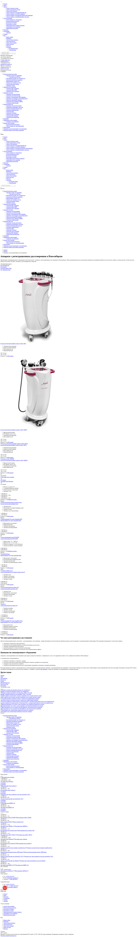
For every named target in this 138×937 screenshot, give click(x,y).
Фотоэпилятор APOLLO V (7, 871)
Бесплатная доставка (11, 24)
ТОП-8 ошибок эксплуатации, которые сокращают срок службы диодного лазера (20, 697)
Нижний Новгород (5, 682)
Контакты (5, 29)
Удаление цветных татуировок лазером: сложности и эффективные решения (19, 700)
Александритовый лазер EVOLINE (9, 538)
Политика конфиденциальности (8, 935)
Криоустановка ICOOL (6, 822)
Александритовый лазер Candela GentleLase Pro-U (13, 572)
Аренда (5, 6)
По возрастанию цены (6, 268)
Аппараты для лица (8, 92)
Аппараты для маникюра (12, 121)
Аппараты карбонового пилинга (14, 80)
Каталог (5, 4)
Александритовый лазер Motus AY (9, 605)
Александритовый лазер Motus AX (9, 589)
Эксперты (8, 47)
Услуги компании (7, 18)
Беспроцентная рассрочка (12, 21)
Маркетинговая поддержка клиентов (15, 25)
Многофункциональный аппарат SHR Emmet (12, 852)
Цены (4, 5)
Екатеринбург (4, 678)
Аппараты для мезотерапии (13, 94)
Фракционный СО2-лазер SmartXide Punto (11, 555)
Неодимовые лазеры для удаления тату (15, 78)
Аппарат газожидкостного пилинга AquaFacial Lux (13, 847)
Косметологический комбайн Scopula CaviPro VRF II (13, 445)
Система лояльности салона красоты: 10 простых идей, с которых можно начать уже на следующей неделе (27, 703)
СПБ (2, 677)
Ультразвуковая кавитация (12, 117)
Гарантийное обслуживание (13, 27)
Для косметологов (10, 41)
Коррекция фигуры (8, 104)
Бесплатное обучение (11, 22)
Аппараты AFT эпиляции (12, 91)
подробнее (3, 783)
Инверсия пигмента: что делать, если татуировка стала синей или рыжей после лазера (22, 705)
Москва (2, 675)
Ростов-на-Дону (4, 684)
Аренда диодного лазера (12, 8)
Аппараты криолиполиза (12, 110)
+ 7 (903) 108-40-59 (13, 886)
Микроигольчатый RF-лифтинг (14, 100)
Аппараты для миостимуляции (13, 105)
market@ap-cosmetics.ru (6, 64)
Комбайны (6, 118)
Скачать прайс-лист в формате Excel (5, 60)
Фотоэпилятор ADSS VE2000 (8, 817)
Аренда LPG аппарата (11, 11)
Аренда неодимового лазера (13, 9)
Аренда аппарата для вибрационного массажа (17, 17)
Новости (8, 45)
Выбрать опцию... (13, 499)
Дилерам (8, 32)
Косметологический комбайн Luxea (9, 504)
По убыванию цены (5, 269)
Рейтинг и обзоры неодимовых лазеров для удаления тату (15, 691)
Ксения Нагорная (13, 48)
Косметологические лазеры (10, 74)
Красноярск (3, 685)
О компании (6, 31)
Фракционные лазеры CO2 (13, 81)
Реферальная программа (12, 28)
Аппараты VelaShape (11, 113)
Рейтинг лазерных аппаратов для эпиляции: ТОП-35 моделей (16, 694)
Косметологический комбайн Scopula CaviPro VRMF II (14, 460)
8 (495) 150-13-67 (5, 68)
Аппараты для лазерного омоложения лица (17, 98)
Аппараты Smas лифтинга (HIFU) (14, 101)
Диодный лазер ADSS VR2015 (8, 835)
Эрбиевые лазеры (10, 85)
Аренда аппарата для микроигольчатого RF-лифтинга (19, 15)
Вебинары (8, 38)
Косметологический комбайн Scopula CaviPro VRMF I (14, 430)
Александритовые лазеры (12, 84)
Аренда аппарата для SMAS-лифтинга (15, 14)
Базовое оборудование (8, 123)
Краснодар (3, 680)
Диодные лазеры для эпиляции (14, 75)
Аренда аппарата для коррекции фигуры (16, 12)
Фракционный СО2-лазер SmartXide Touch (11, 622)
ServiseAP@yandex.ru (12, 887)
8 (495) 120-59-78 (10, 884)
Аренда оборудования (8, 906)
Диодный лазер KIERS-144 (7, 807)
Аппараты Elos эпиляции (12, 88)
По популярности (5, 265)
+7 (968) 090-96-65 (13, 879)
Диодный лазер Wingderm (7, 481)
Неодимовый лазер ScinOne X (8, 790)
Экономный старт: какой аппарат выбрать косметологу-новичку (16, 711)
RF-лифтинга (44, 669)
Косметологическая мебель (13, 124)
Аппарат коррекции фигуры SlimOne (10, 860)
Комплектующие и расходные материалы (13, 130)
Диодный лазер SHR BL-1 (7, 826)
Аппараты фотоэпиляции (9, 87)
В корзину (11, 356)
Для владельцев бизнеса (12, 40)
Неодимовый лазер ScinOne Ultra (9, 830)
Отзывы (5, 34)
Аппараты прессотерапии (12, 114)
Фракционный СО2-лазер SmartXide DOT (11, 520)
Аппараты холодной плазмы (13, 95)
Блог (4, 35)
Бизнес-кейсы (9, 37)
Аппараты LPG (10, 111)
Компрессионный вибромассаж (14, 108)
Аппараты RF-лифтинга (12, 116)
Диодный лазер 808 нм (14, 77)
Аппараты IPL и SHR (11, 90)
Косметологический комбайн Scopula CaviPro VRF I (13, 343)
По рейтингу (4, 267)
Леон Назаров (12, 50)
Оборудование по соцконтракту (14, 19)
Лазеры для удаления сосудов (13, 82)
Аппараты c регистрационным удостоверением (15, 129)
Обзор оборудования (11, 42)
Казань (2, 681)
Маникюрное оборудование (10, 120)
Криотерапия (6, 127)
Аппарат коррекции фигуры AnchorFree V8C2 (12, 799)
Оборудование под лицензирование (15, 126)
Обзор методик (10, 44)
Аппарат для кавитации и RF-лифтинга (16, 97)
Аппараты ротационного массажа (14, 107)
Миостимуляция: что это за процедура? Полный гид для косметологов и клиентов (21, 708)
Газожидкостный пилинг (12, 103)
